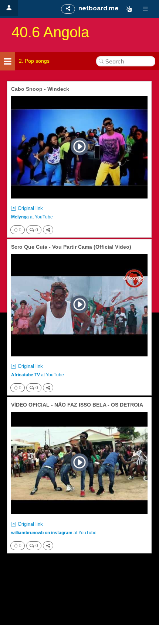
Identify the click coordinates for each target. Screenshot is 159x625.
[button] (128, 9)
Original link (30, 208)
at (32, 217)
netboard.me (98, 8)
